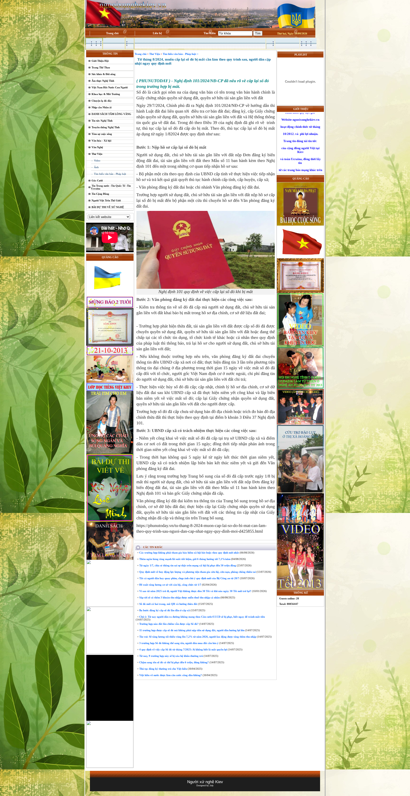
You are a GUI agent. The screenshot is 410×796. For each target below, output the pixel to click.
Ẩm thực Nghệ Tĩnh (103, 80)
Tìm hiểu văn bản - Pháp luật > (180, 53)
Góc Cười (97, 180)
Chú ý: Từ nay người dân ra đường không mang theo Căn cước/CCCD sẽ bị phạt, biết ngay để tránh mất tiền (202, 616)
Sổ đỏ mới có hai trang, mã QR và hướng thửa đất (168, 603)
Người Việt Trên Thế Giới (106, 200)
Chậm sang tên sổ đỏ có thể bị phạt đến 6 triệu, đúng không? (174, 662)
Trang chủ (112, 33)
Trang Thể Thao (101, 67)
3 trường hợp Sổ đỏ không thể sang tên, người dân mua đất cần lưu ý (179, 643)
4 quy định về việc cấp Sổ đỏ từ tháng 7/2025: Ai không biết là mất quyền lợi (183, 649)
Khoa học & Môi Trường (106, 94)
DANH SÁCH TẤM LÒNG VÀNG (111, 114)
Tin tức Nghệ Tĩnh (102, 120)
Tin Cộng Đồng (100, 193)
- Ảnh (95, 167)
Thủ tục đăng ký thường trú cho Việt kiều (163, 668)
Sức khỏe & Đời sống (104, 74)
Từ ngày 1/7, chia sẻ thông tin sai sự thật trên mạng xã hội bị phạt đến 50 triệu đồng (187, 565)
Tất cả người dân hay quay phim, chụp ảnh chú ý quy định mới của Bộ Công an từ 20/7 (189, 578)
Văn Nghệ (97, 147)
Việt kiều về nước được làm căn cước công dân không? (170, 675)
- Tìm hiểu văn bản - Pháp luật (109, 173)
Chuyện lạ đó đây (102, 100)
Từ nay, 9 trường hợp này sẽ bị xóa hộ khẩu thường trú (171, 655)
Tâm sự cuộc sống (102, 134)
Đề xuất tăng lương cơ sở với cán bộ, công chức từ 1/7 (170, 584)
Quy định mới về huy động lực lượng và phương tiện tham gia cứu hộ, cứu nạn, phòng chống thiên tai (197, 571)
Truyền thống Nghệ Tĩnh (106, 127)
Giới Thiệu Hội (100, 60)
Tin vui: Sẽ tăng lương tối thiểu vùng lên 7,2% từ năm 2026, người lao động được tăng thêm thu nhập (197, 636)
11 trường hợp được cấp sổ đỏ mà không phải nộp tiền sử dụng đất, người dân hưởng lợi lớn (191, 630)
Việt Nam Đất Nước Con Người (110, 87)
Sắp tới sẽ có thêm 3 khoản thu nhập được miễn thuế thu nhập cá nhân (179, 597)
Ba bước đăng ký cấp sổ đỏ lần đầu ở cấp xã (164, 610)
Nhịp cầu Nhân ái (102, 107)
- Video (96, 160)
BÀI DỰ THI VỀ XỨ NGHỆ (108, 207)
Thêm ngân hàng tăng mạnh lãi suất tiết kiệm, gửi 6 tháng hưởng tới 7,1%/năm (184, 559)
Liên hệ (157, 33)
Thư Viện (97, 153)
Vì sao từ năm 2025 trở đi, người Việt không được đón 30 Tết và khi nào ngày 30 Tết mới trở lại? (195, 591)
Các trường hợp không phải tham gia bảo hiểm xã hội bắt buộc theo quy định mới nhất (189, 552)
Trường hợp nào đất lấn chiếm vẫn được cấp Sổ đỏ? (169, 623)
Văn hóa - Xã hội (101, 140)
